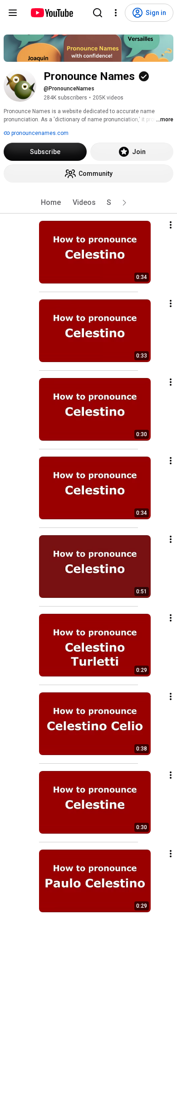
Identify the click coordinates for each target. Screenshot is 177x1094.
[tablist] (88, 203)
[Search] (97, 12)
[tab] (51, 203)
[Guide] (12, 12)
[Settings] (115, 12)
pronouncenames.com (39, 133)
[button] (124, 203)
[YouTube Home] (51, 12)
